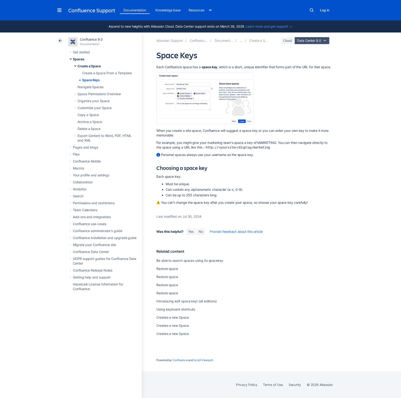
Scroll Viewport (203, 360)
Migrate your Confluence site (94, 245)
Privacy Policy (246, 385)
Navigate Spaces (90, 87)
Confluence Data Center (91, 252)
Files (76, 154)
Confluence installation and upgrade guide (104, 238)
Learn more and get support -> (269, 26)
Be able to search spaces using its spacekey (189, 260)
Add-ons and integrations (92, 217)
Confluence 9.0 (91, 39)
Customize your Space (95, 108)
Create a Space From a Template (107, 73)
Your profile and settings (91, 175)
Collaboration (83, 182)
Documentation (134, 10)
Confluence (179, 360)
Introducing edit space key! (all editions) (186, 301)
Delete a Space (89, 129)
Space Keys (91, 80)
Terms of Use (273, 385)
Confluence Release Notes (92, 270)
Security (295, 385)
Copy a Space (88, 115)
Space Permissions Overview (99, 94)
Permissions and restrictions (94, 203)
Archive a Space (90, 122)
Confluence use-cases (89, 224)
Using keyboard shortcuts (175, 309)
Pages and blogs (85, 147)
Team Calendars (85, 210)
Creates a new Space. (173, 317)
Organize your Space (94, 101)
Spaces (78, 59)
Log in (324, 10)
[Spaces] (241, 40)
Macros (78, 168)
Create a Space (89, 66)
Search (311, 10)
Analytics (79, 189)
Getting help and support (91, 277)
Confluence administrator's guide (97, 231)
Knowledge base (168, 10)
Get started (81, 52)
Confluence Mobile (87, 161)
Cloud (287, 40)
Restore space (167, 269)
